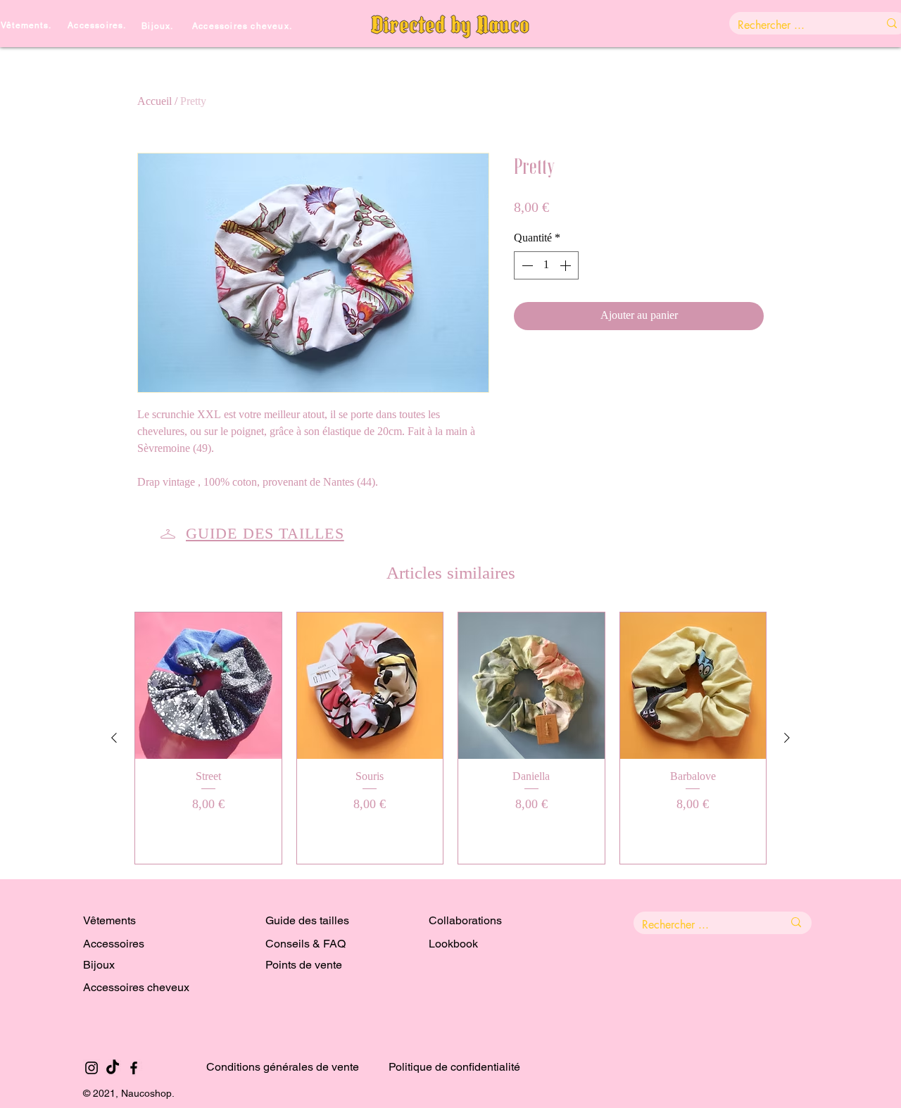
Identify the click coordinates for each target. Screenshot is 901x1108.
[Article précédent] (114, 737)
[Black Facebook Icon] (133, 1067)
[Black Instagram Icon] (91, 1067)
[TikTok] (112, 1067)
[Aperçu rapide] (208, 685)
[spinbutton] (546, 265)
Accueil (154, 102)
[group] (450, 737)
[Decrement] (526, 265)
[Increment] (566, 265)
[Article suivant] (787, 737)
